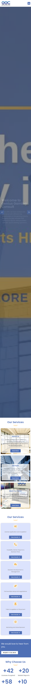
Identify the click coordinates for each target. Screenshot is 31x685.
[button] (29, 3)
